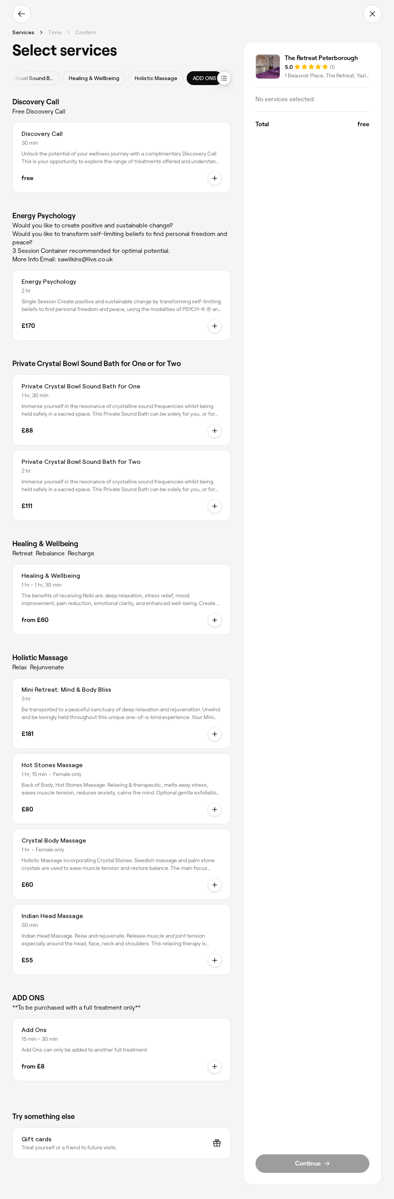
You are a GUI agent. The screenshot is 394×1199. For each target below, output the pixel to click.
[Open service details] (215, 178)
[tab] (94, 78)
